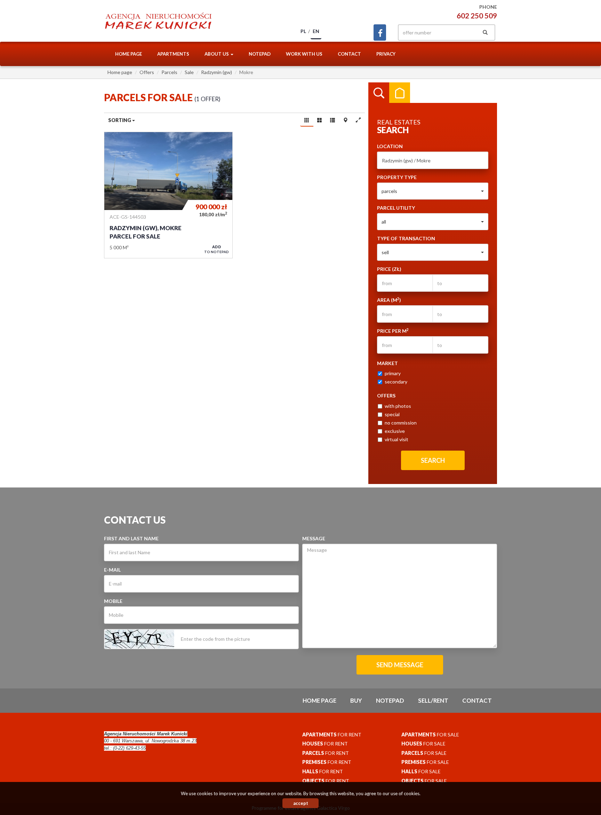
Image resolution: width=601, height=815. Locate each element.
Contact (349, 54)
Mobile (113, 601)
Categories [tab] (399, 92)
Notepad (260, 54)
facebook (380, 32)
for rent (331, 734)
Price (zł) (389, 269)
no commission (401, 423)
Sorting (120, 120)
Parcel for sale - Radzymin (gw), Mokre (168, 195)
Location (390, 146)
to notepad (216, 249)
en (316, 31)
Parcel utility (396, 208)
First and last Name (131, 538)
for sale (430, 734)
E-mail (112, 570)
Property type (397, 177)
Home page (128, 54)
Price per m (393, 331)
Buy (356, 700)
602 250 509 (477, 15)
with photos (398, 406)
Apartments (173, 54)
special (392, 414)
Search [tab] (378, 92)
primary (393, 373)
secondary (396, 382)
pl (303, 31)
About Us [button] (217, 54)
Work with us (304, 54)
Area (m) (389, 300)
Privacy (385, 54)
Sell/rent (433, 700)
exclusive (395, 431)
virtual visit (396, 439)
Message (313, 538)
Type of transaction (406, 238)
